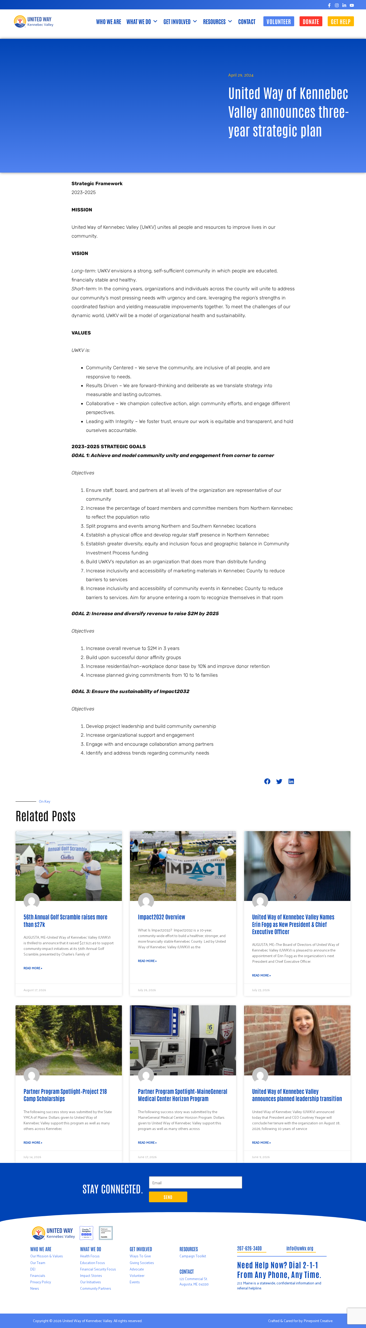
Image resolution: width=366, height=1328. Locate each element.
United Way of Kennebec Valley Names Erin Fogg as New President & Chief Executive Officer (293, 924)
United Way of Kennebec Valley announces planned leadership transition (297, 1094)
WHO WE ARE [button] (108, 21)
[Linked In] (344, 5)
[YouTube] (352, 5)
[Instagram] (337, 5)
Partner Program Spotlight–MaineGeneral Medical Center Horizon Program (182, 1094)
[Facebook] (329, 5)
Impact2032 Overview (161, 916)
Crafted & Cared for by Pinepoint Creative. (300, 1320)
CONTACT (246, 21)
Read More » (33, 968)
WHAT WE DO (138, 21)
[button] (278, 21)
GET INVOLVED (177, 21)
